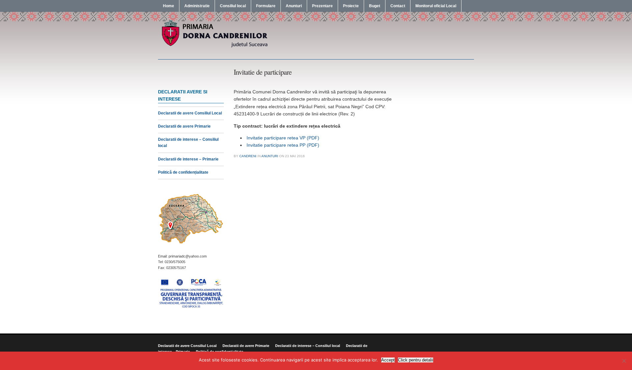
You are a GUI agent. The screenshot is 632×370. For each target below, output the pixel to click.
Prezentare (322, 6)
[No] (623, 361)
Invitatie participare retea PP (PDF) (283, 145)
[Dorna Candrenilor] (214, 46)
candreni (247, 156)
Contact (397, 6)
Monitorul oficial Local (435, 6)
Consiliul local (233, 6)
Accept (388, 360)
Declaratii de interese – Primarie (188, 159)
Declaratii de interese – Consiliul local (307, 346)
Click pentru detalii (415, 360)
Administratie (197, 6)
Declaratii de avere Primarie (184, 126)
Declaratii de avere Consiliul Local (190, 113)
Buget (374, 6)
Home (168, 6)
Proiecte (351, 6)
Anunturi (294, 6)
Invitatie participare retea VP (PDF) (283, 137)
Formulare (266, 6)
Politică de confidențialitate (183, 172)
